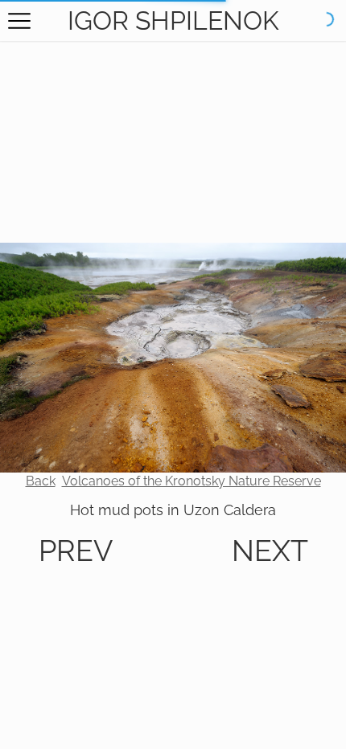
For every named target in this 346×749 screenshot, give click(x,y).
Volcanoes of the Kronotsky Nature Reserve (191, 481)
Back (41, 481)
